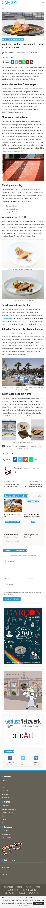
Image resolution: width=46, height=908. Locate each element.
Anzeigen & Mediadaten (9, 809)
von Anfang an (28, 195)
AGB (3, 864)
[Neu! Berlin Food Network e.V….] (13, 505)
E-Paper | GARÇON (7, 812)
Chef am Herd (10, 893)
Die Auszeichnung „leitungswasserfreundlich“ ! (34, 486)
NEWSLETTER (33, 893)
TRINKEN (29, 887)
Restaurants (5, 791)
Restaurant (5, 449)
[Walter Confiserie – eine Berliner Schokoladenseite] (33, 505)
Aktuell (4, 39)
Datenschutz (5, 867)
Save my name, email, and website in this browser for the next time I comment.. (22, 593)
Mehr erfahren (23, 906)
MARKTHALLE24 (13, 890)
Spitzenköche (6, 797)
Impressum (5, 871)
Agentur (9, 446)
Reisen (4, 787)
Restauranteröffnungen (16, 39)
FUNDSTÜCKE (8, 887)
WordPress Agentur (8, 109)
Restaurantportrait (12, 522)
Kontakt (4, 819)
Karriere (4, 816)
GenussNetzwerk (6, 834)
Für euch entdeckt (29, 890)
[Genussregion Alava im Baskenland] (33, 526)
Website (29, 449)
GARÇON (22, 893)
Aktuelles (4, 780)
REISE (38, 887)
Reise (33, 522)
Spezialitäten (5, 794)
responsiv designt (7, 318)
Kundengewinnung (23, 446)
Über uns (4, 874)
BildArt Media (6, 831)
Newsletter (5, 823)
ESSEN (19, 887)
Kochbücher (5, 784)
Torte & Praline (33, 501)
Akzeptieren (38, 903)
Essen (12, 501)
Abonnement (5, 805)
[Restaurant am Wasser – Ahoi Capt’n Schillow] (13, 526)
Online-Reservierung (36, 446)
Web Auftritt (22, 449)
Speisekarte (14, 449)
